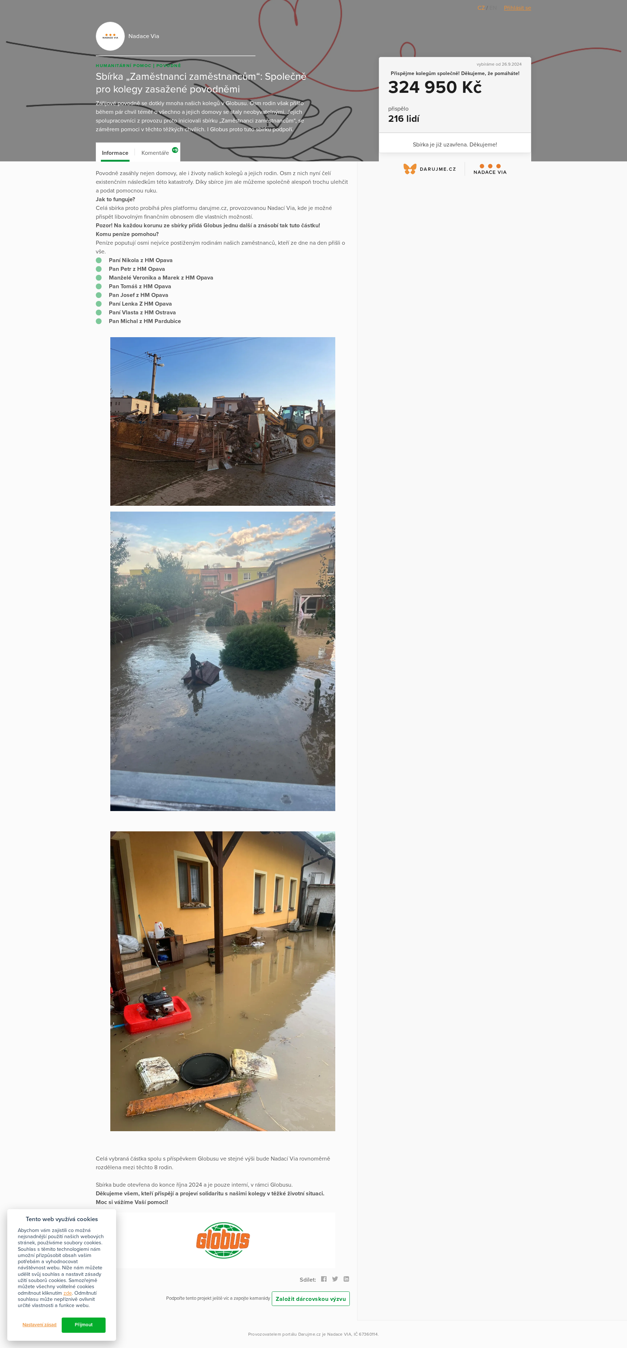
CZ (482, 8)
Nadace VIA (339, 1334)
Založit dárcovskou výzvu (311, 1299)
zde (67, 1293)
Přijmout (84, 1325)
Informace (115, 153)
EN (493, 8)
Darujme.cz (309, 1334)
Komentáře (159, 152)
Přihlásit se (517, 8)
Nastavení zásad (39, 1325)
